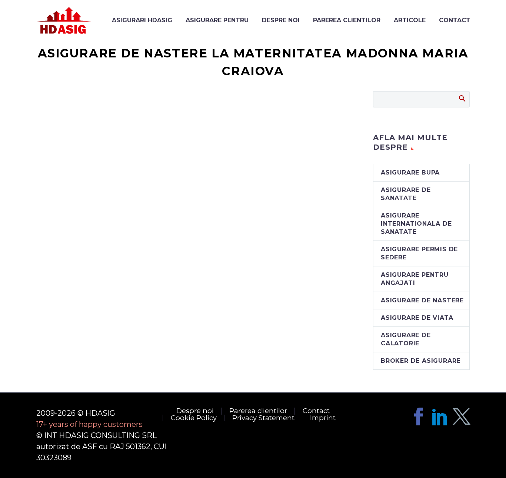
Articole (410, 20)
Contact (316, 411)
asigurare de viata (417, 317)
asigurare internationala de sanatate (416, 223)
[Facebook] (418, 416)
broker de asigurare (420, 360)
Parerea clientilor (346, 20)
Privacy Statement (263, 418)
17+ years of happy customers (89, 424)
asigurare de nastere (422, 300)
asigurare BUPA (410, 172)
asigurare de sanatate (406, 194)
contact (454, 20)
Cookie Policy (194, 418)
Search (462, 98)
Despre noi (281, 20)
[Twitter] (461, 416)
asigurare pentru (217, 20)
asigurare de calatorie (406, 339)
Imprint (323, 418)
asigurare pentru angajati (415, 278)
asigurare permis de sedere (419, 253)
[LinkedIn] (440, 416)
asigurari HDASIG (142, 20)
